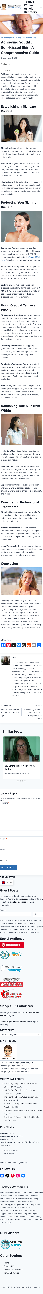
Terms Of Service (11, 1273)
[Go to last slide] (6, 757)
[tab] (17, 780)
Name (3, 839)
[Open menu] (41, 7)
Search (3, 910)
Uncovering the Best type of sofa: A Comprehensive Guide (33, 712)
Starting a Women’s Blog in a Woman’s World (23, 1110)
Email (3, 849)
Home (6, 1263)
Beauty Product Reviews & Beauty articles (18, 38)
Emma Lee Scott (13, 773)
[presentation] (21, 749)
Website (3, 860)
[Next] (37, 757)
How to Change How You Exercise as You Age (10, 711)
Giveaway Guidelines (13, 1270)
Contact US (9, 1266)
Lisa (4, 58)
